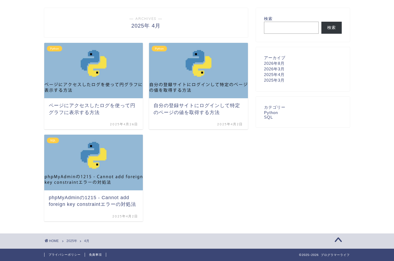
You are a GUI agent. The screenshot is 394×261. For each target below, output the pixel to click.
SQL (268, 117)
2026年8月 (274, 63)
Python (271, 112)
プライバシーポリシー (65, 254)
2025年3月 (274, 80)
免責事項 (95, 254)
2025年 (71, 241)
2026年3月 (274, 69)
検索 (268, 18)
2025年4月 (274, 74)
